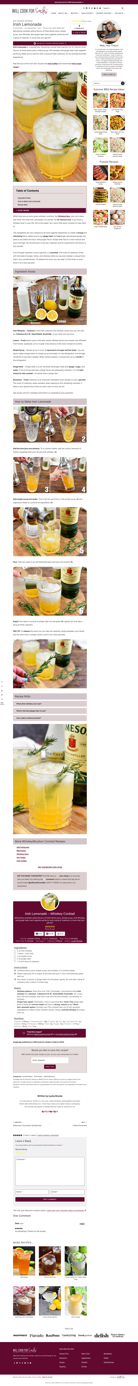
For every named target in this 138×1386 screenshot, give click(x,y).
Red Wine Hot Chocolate (24, 1317)
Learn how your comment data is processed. (65, 1210)
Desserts (63, 1358)
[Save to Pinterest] (2, 682)
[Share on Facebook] (2, 686)
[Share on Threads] (2, 690)
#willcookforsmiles (66, 1034)
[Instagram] (86, 8)
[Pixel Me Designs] (121, 1377)
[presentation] (24, 1261)
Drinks (84, 1367)
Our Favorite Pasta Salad (117, 110)
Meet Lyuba (108, 74)
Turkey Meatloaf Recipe (101, 183)
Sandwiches (109, 1362)
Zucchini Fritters (101, 204)
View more (23, 210)
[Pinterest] (89, 8)
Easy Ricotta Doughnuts (117, 227)
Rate (61, 934)
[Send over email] (2, 695)
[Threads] (97, 8)
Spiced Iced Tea (50, 1277)
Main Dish (85, 1354)
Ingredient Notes (24, 198)
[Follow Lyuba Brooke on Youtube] (52, 1111)
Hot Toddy (21, 858)
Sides (106, 1358)
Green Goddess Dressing (100, 155)
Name (19, 1192)
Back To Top (46, 1377)
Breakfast (108, 1354)
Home (53, 13)
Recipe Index (20, 20)
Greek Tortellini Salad (100, 226)
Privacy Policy (36, 1377)
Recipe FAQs (22, 205)
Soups (62, 1362)
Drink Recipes (28, 20)
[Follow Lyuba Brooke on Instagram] (48, 1111)
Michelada (24, 1277)
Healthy (62, 1367)
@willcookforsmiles (42, 1034)
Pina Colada (75, 1317)
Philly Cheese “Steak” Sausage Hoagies (100, 110)
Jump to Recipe (80, 32)
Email (55, 1192)
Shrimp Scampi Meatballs (117, 183)
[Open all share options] (2, 699)
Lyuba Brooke (19, 28)
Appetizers (86, 1358)
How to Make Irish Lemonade (29, 201)
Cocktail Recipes (27, 1076)
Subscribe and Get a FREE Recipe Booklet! (68, 2)
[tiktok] (92, 8)
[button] (73, 21)
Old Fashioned (23, 847)
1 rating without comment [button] (47, 1135)
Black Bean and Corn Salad (117, 133)
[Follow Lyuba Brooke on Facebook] (44, 1111)
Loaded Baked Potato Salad (100, 133)
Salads (84, 1362)
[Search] (122, 83)
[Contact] (100, 8)
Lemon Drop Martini (50, 1317)
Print (40, 934)
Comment (21, 1159)
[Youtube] (94, 8)
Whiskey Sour (64, 216)
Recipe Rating (21, 1149)
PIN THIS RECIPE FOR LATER (50, 867)
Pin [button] (49, 934)
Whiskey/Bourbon (49, 1076)
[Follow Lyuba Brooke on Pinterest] (56, 1111)
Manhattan (21, 851)
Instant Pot (63, 1354)
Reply (82, 1224)
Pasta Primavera (80, 1124)
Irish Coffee (53, 64)
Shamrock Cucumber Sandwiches (27, 1124)
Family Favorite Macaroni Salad (117, 155)
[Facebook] (84, 8)
